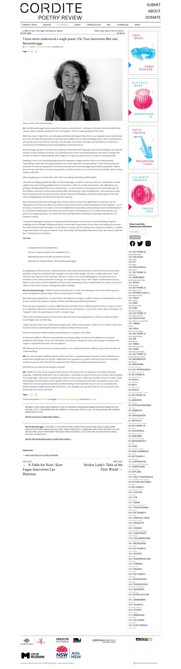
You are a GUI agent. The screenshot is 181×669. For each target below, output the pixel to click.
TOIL (135, 497)
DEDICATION (139, 318)
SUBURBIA (137, 436)
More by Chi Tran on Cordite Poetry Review (42, 417)
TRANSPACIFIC (140, 584)
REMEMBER (138, 277)
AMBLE (136, 344)
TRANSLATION (94, 24)
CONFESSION (138, 467)
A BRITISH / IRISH (141, 518)
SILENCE (137, 554)
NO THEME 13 (139, 288)
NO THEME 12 (139, 313)
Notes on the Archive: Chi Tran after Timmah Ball (41, 455)
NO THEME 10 (139, 354)
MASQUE (137, 569)
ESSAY (77, 24)
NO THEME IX (138, 375)
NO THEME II (139, 574)
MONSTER (137, 400)
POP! (135, 308)
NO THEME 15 (139, 252)
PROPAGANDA (143, 370)
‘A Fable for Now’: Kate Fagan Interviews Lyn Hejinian (43, 31)
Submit (154, 4)
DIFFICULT (137, 421)
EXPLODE (136, 472)
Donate (153, 17)
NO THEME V (138, 487)
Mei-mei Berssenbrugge (42, 47)
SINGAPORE (138, 364)
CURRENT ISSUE (29, 24)
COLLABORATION (141, 538)
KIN (134, 339)
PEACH (135, 390)
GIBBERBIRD (139, 600)
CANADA (137, 528)
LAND (134, 446)
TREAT (136, 298)
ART (109, 24)
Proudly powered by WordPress (146, 663)
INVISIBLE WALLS (141, 293)
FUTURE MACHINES (141, 482)
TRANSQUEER (139, 415)
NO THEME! (138, 620)
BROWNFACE (139, 359)
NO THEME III (139, 548)
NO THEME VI (138, 456)
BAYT (134, 385)
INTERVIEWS (44, 399)
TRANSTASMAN (140, 508)
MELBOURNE (139, 543)
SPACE (136, 283)
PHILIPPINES (138, 431)
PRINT (138, 24)
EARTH (135, 380)
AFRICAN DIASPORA (141, 405)
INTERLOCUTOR (141, 595)
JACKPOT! (138, 605)
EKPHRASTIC (139, 462)
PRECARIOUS (139, 267)
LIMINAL (136, 323)
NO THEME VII (138, 426)
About (154, 11)
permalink (93, 399)
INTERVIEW (62, 24)
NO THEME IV (139, 513)
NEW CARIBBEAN (140, 451)
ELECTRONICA (140, 625)
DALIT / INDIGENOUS (143, 477)
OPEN (136, 329)
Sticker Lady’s (108, 31)
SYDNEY (137, 610)
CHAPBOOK (122, 24)
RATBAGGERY (140, 579)
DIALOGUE (138, 257)
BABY (135, 303)
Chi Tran (28, 47)
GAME (136, 349)
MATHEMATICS (139, 441)
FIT (134, 262)
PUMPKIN (137, 564)
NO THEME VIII (139, 395)
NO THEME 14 (139, 272)
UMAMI (136, 503)
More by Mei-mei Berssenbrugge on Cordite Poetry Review (48, 439)
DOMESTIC (137, 410)
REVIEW (47, 24)
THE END (137, 492)
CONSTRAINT (139, 533)
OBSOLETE (138, 523)
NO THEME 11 (139, 334)
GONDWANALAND (142, 559)
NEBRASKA (138, 615)
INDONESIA (138, 589)
